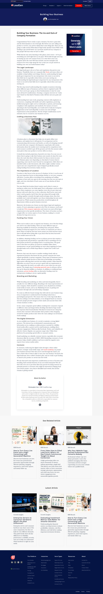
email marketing (49, 349)
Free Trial (79, 5)
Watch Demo (88, 5)
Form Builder (30, 560)
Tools (69, 575)
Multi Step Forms (59, 562)
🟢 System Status (15, 569)
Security (70, 572)
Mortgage (43, 565)
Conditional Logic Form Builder (31, 567)
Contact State (30, 575)
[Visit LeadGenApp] (17, 5)
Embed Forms (30, 583)
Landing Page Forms (60, 581)
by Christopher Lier (53, 19)
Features (29, 580)
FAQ (69, 562)
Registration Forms (59, 567)
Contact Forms (58, 572)
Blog (69, 565)
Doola (47, 72)
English (14, 1)
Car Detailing (44, 570)
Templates (51, 5)
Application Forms (59, 565)
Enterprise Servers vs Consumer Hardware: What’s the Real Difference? (22, 520)
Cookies (78, 591)
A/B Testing (30, 578)
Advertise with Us (86, 570)
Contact (85, 1)
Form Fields (71, 570)
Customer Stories (86, 562)
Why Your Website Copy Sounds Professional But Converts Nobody (78, 452)
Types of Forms (58, 560)
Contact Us (84, 560)
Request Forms (58, 570)
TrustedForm (30, 573)
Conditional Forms (59, 579)
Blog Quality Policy (72, 577)
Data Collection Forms (58, 576)
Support (58, 5)
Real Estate (44, 562)
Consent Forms (58, 584)
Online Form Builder (68, 5)
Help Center (71, 560)
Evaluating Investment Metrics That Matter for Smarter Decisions (50, 519)
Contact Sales (27, 1)
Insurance (43, 567)
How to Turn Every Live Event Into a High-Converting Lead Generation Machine (22, 453)
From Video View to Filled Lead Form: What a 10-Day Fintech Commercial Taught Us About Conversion (51, 454)
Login (90, 1)
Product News (85, 567)
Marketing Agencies (46, 560)
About (83, 565)
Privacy (88, 591)
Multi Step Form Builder (31, 563)
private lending (29, 271)
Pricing (44, 5)
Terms (82, 591)
